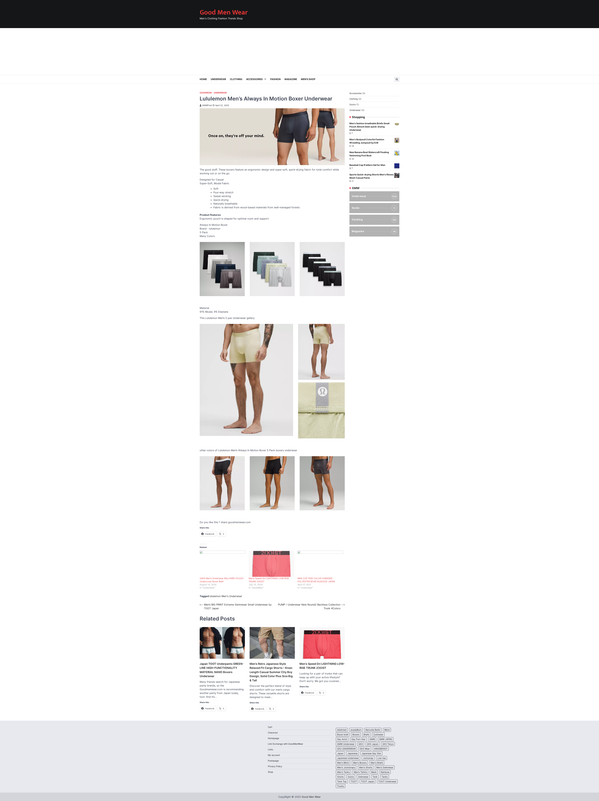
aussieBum (356, 729)
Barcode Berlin (372, 729)
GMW (372, 739)
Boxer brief (342, 734)
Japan (340, 753)
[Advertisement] (299, 51)
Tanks (385, 776)
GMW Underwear (345, 744)
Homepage (273, 738)
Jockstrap (368, 758)
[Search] (396, 79)
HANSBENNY (380, 748)
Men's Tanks (343, 772)
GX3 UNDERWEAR (346, 748)
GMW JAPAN (385, 739)
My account (274, 755)
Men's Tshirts (360, 772)
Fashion (275, 79)
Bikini (387, 729)
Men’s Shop (308, 79)
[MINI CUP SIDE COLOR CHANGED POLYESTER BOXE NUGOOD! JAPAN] (320, 564)
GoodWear (206, 93)
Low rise (381, 758)
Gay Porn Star (358, 739)
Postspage (273, 760)
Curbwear (378, 734)
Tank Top (342, 781)
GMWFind (207, 105)
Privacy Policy (275, 766)
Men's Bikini (343, 762)
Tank (375, 776)
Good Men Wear (224, 12)
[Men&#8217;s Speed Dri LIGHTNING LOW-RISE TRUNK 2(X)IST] (272, 564)
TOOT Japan (367, 781)
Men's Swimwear (384, 767)
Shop (270, 772)
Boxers (355, 734)
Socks (373, 207)
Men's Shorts (365, 767)
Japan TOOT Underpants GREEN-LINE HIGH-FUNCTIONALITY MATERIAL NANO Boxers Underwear (222, 670)
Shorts (340, 776)
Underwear (218, 79)
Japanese (353, 753)
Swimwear (363, 776)
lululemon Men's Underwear (225, 596)
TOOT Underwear (387, 781)
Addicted (341, 729)
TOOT (354, 781)
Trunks (340, 786)
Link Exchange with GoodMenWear (285, 743)
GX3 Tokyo (388, 744)
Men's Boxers (360, 762)
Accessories (254, 79)
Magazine (291, 79)
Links (270, 749)
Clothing (236, 79)
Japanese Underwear (348, 758)
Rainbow (385, 772)
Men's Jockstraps (346, 767)
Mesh (374, 772)
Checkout (273, 732)
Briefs (366, 734)
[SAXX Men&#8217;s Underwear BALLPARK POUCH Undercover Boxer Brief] (223, 564)
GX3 (360, 744)
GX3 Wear (365, 748)
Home (203, 79)
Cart (270, 727)
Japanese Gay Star (371, 753)
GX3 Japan (372, 744)
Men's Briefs (377, 762)
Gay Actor (342, 739)
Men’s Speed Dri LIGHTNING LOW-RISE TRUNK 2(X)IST (322, 665)
